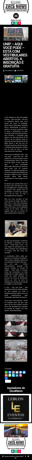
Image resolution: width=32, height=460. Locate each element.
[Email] (17, 372)
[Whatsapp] (16, 23)
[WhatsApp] (6, 372)
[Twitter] (24, 372)
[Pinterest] (20, 375)
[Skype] (13, 375)
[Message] (10, 375)
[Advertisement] (16, 100)
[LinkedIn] (17, 375)
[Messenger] (20, 372)
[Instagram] (19, 23)
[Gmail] (6, 375)
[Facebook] (12, 23)
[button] (16, 16)
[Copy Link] (13, 372)
